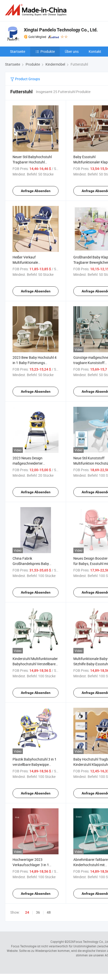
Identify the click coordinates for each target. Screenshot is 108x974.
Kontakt (95, 51)
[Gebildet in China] (36, 10)
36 (38, 912)
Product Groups (27, 78)
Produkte (47, 51)
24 (27, 912)
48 (49, 912)
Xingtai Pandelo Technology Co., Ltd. (61, 29)
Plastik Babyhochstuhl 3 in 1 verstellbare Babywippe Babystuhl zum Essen (35, 764)
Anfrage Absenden (35, 191)
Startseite (17, 51)
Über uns (72, 51)
